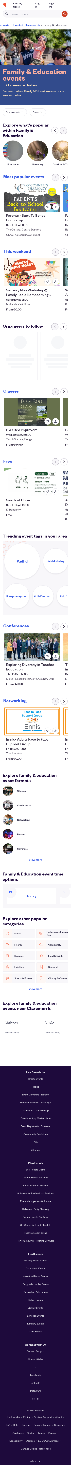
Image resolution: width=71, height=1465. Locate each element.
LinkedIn (35, 1382)
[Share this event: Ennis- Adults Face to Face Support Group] (55, 731)
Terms (41, 1432)
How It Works (13, 1417)
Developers (18, 1432)
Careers (26, 1424)
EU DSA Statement (48, 1440)
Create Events (35, 1078)
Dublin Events (35, 1299)
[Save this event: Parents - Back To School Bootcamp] (47, 207)
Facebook (35, 1374)
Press (37, 1424)
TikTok (35, 1398)
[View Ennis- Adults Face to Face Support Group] (32, 721)
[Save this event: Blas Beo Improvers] (47, 421)
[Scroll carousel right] (64, 177)
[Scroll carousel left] (54, 130)
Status (30, 1432)
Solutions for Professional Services (35, 1193)
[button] (15, 112)
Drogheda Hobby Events (36, 1284)
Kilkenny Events (35, 1323)
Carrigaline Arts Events (35, 1292)
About (58, 1417)
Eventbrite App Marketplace (35, 1118)
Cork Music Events (35, 1268)
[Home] (5, 5)
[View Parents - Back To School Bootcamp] (32, 198)
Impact (47, 1424)
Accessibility (15, 1440)
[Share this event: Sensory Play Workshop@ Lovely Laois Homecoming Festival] (55, 281)
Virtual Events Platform (35, 1177)
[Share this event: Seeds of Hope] (55, 491)
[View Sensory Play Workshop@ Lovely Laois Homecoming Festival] (32, 272)
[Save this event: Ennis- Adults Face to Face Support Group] (47, 731)
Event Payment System (35, 1185)
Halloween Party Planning (35, 1209)
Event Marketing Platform (35, 1094)
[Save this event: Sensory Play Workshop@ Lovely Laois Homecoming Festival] (47, 281)
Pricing (35, 1086)
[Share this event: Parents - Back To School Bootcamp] (55, 207)
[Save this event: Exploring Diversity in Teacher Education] (47, 656)
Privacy (52, 1432)
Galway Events (35, 1307)
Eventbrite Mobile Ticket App (35, 1102)
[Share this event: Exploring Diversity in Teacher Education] (55, 656)
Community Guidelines (35, 1134)
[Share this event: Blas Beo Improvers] (55, 421)
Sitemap (35, 1149)
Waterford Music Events (35, 1276)
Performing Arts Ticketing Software (35, 1240)
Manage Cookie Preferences (35, 1448)
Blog (7, 1424)
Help (15, 1424)
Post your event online (35, 1232)
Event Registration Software (35, 1126)
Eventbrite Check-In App (35, 1110)
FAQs (35, 1142)
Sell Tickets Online (35, 1169)
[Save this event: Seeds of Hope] (47, 491)
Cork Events (35, 1331)
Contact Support (36, 1351)
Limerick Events (35, 1315)
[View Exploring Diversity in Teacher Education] (32, 647)
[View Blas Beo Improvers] (32, 412)
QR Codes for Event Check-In (35, 1224)
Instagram (35, 1390)
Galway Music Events (35, 1260)
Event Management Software (35, 1201)
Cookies (30, 1440)
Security (58, 1424)
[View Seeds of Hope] (32, 482)
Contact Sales (35, 1359)
